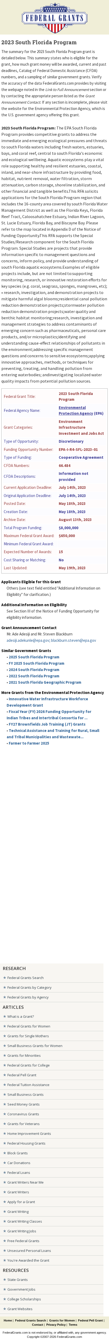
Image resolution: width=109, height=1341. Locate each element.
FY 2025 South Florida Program (36, 663)
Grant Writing (18, 1211)
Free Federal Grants (23, 1240)
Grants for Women (62, 1320)
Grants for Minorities (24, 1055)
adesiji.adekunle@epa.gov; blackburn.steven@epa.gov (51, 640)
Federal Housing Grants (26, 1143)
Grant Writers (18, 1192)
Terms (73, 1324)
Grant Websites (20, 1308)
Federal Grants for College (28, 1065)
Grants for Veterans (23, 1123)
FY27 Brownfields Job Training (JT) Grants (47, 724)
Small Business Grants (25, 1094)
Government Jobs (21, 1289)
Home (8, 1320)
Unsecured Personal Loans (29, 1250)
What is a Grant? (20, 1016)
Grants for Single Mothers (28, 1036)
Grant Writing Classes (24, 1221)
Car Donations (18, 1162)
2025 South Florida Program (34, 656)
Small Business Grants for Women (34, 1045)
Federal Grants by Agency (28, 997)
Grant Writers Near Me (25, 1182)
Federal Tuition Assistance (28, 1084)
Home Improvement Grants (29, 1133)
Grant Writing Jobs (21, 1231)
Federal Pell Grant (21, 1075)
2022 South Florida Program (34, 675)
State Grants (17, 1279)
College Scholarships (24, 1299)
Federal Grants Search (25, 977)
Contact (37, 1324)
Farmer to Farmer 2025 (29, 743)
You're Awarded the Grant (28, 1260)
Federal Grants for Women (28, 1026)
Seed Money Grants (23, 1104)
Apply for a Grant (21, 1201)
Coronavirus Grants (23, 1114)
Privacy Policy (56, 1324)
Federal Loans (18, 1172)
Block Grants (17, 1153)
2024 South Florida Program (34, 669)
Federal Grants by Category (29, 987)
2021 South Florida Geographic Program (45, 682)
